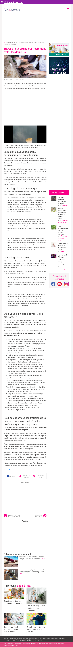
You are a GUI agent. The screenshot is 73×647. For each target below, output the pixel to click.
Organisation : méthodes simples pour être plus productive (36, 629)
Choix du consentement (36, 640)
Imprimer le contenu (26, 476)
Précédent (14, 516)
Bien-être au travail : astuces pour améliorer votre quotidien (12, 629)
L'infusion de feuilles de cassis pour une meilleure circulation (63, 230)
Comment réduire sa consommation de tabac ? (62, 200)
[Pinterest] (59, 285)
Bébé (62, 251)
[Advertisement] (36, 26)
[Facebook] (53, 285)
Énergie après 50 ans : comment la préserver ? (13, 602)
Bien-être (24, 585)
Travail (43, 559)
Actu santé (64, 205)
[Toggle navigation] (67, 9)
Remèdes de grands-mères (62, 238)
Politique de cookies (22, 640)
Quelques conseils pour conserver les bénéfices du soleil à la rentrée (62, 213)
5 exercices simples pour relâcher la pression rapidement (36, 608)
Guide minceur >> (13, 2)
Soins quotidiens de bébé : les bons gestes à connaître (63, 246)
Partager (12, 476)
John (10, 470)
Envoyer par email (40, 476)
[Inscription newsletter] (59, 49)
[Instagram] (66, 284)
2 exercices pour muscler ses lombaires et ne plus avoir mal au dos (32, 558)
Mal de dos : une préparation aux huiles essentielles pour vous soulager (32, 571)
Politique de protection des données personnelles (24, 638)
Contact (6, 638)
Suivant (38, 516)
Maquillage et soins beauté (62, 221)
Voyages (63, 269)
